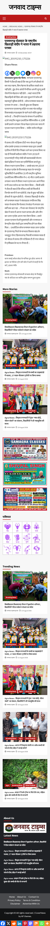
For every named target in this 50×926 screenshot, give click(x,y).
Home (12, 896)
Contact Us (34, 896)
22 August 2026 (26, 334)
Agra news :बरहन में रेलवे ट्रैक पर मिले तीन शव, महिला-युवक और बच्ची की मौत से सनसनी (25, 794)
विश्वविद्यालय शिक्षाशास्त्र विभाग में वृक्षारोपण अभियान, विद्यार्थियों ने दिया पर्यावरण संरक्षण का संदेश (24, 329)
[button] (5, 18)
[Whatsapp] (17, 71)
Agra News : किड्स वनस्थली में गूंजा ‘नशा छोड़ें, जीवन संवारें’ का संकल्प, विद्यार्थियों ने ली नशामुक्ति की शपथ (24, 420)
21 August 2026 (23, 379)
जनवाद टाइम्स (25, 7)
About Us (21, 896)
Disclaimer (15, 903)
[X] (12, 71)
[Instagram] (33, 71)
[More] (38, 71)
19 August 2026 (23, 427)
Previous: (24, 260)
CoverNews (40, 913)
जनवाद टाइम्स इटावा (12, 334)
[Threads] (28, 71)
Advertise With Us (31, 903)
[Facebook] (7, 71)
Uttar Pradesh (30, 365)
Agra (20, 365)
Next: (23, 274)
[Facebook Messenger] (23, 71)
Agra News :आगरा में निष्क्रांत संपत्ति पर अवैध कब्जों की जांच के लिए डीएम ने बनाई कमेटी (24, 747)
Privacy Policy (14, 900)
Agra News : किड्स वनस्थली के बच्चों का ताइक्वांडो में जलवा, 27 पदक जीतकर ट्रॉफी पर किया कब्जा (24, 374)
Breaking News (11, 37)
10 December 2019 (24, 53)
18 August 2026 (23, 799)
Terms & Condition (31, 900)
